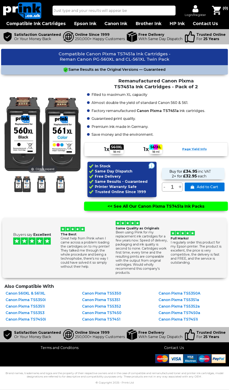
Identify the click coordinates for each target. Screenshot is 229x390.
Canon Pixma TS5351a (179, 300)
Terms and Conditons (59, 348)
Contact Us (174, 348)
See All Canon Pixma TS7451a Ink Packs (156, 206)
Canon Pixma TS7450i (26, 319)
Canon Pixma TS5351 (101, 300)
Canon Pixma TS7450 (101, 313)
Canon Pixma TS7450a (179, 313)
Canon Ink (115, 23)
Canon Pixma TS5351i (25, 306)
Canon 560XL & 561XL (25, 293)
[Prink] (22, 18)
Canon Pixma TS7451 (101, 319)
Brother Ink (148, 23)
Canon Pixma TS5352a (179, 306)
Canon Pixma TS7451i (178, 319)
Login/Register (195, 15)
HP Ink (177, 23)
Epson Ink (85, 23)
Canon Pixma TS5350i (26, 300)
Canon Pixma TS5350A (179, 293)
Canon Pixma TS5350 (101, 293)
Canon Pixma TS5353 (25, 313)
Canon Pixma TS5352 (101, 306)
